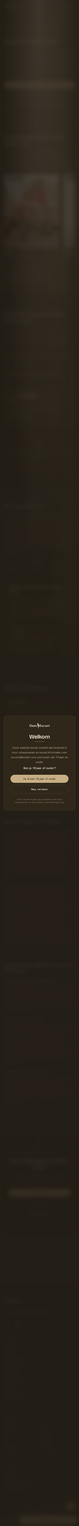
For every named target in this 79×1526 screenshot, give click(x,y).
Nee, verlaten (39, 789)
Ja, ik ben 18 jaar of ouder (39, 778)
